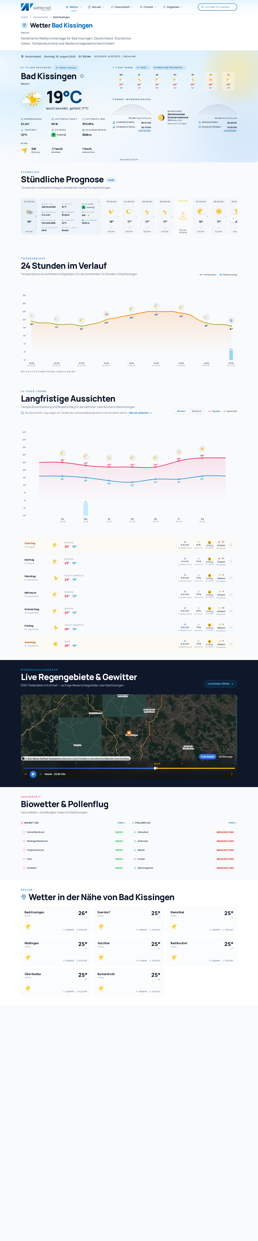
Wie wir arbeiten (139, 412)
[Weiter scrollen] (233, 218)
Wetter (74, 7)
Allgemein (173, 7)
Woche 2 (196, 411)
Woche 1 (181, 411)
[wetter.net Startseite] (36, 7)
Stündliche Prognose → (169, 67)
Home (24, 17)
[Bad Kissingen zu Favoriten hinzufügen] (81, 76)
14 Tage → (143, 67)
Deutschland (40, 17)
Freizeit (148, 7)
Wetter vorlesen (67, 67)
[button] (29, 216)
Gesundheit (122, 7)
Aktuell (96, 7)
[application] (129, 325)
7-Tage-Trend (123, 67)
